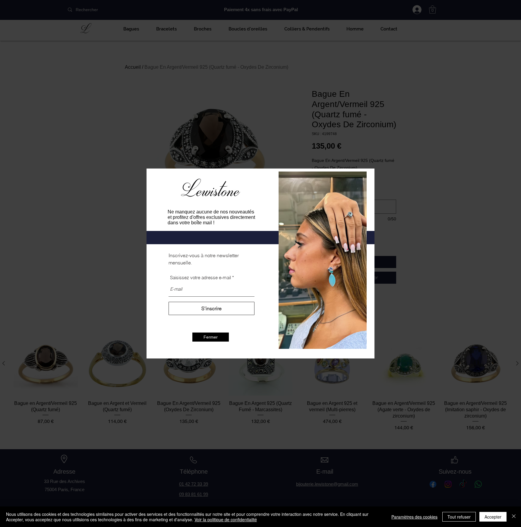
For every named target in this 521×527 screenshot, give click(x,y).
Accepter (493, 517)
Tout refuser (459, 517)
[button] (210, 337)
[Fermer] (513, 516)
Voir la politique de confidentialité (225, 519)
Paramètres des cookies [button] (414, 517)
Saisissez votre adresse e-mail (200, 277)
